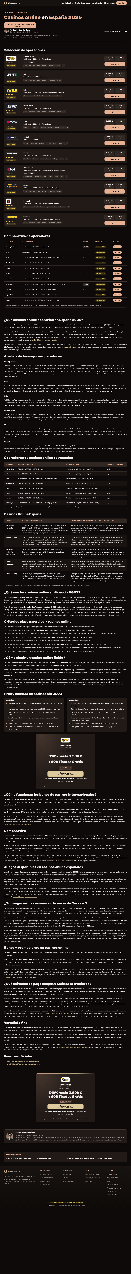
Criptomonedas (109, 3)
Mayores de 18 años (113, 1178)
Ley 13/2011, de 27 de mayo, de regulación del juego (23, 1064)
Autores (65, 1178)
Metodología (67, 1174)
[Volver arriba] (126, 1269)
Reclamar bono (65, 773)
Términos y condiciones (92, 1178)
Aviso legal (88, 1181)
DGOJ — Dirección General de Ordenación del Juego (23, 1061)
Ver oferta (117, 247)
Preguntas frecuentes (114, 1188)
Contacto (110, 1181)
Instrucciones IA (112, 1195)
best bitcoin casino (105, 1159)
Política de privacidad (92, 1174)
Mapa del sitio (111, 1191)
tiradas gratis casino (69, 347)
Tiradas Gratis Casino (82, 3)
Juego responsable (68, 1181)
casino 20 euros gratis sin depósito (44, 340)
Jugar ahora (121, 3)
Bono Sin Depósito (66, 3)
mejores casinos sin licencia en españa (81, 1159)
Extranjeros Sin (97, 3)
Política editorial (112, 1185)
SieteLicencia (54, 1205)
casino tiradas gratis (45, 1159)
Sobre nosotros (112, 1174)
